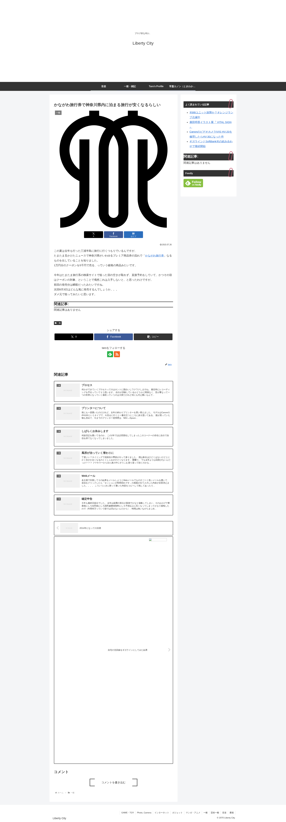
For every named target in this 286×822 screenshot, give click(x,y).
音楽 (224, 812)
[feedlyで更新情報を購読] (110, 354)
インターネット (161, 812)
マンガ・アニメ (193, 812)
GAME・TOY (127, 812)
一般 (59, 323)
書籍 (232, 812)
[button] (153, 336)
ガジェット (177, 812)
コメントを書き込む (113, 782)
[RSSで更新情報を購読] (117, 354)
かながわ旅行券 (154, 255)
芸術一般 (215, 812)
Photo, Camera (144, 812)
